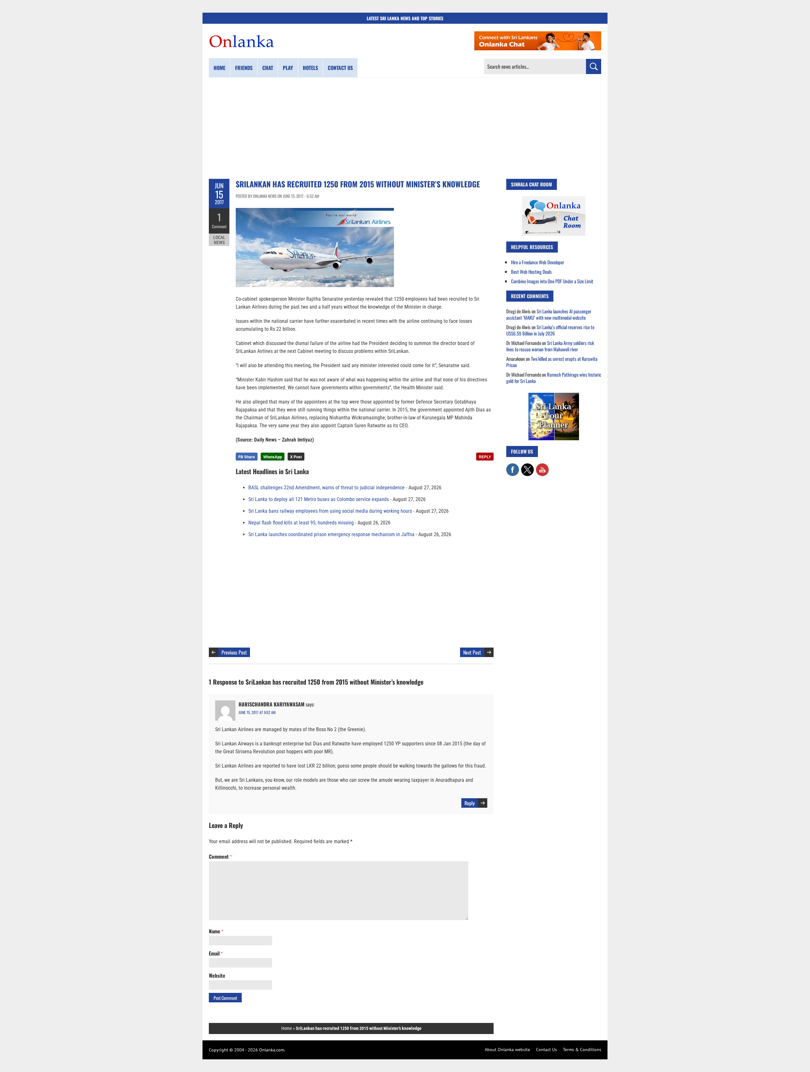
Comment (219, 226)
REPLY (485, 457)
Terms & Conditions (582, 1049)
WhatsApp (272, 457)
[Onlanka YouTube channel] (542, 466)
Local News (219, 240)
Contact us (340, 68)
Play (288, 68)
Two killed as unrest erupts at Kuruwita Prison (551, 361)
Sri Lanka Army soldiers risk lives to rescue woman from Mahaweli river (550, 346)
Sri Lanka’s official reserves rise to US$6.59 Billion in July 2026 (550, 330)
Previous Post (234, 652)
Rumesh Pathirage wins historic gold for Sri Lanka (553, 377)
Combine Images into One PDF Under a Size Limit (552, 281)
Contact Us (546, 1049)
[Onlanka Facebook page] (512, 466)
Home (219, 68)
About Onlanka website (507, 1049)
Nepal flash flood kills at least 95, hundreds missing (301, 523)
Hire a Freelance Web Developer (537, 262)
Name (216, 931)
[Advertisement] (405, 128)
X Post (296, 457)
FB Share (246, 457)
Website (217, 975)
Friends (243, 68)
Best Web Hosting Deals (531, 271)
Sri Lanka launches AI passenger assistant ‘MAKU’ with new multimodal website (548, 314)
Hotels (310, 68)
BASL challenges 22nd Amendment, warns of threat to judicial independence (326, 488)
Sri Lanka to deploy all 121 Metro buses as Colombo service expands (318, 499)
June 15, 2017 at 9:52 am (257, 712)
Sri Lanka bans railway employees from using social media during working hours (330, 511)
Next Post (472, 652)
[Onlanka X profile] (527, 466)
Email (215, 953)
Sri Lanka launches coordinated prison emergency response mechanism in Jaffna (331, 534)
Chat (267, 68)
